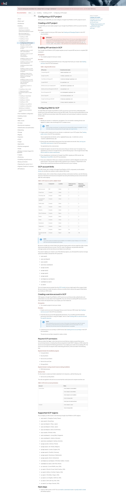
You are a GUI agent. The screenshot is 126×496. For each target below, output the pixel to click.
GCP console (62, 287)
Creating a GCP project (95, 17)
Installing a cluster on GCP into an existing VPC (26, 62)
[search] (35, 16)
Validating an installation (24, 108)
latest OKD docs (92, 9)
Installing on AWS (24, 37)
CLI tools (20, 123)
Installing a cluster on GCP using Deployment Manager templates (26, 70)
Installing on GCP (47, 13)
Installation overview (23, 28)
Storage (20, 132)
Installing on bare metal (25, 89)
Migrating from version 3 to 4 (25, 164)
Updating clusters (22, 116)
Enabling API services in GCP (96, 19)
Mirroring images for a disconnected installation (24, 34)
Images (20, 141)
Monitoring (20, 157)
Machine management (23, 146)
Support (20, 118)
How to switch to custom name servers (50, 152)
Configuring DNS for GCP (95, 20)
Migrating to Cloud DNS (47, 157)
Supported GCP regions (95, 26)
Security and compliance (24, 125)
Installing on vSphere (25, 100)
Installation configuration (26, 106)
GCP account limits (94, 22)
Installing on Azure (24, 39)
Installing (39, 13)
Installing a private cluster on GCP (26, 66)
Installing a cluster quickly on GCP (26, 47)
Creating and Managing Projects (71, 32)
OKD (29, 13)
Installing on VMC (24, 102)
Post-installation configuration (25, 113)
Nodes (19, 148)
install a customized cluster (66, 489)
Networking (21, 130)
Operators (20, 137)
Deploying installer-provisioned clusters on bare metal (25, 92)
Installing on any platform (26, 104)
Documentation (21, 13)
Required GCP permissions (97, 25)
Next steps (92, 28)
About (19, 19)
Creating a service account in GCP (97, 23)
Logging (20, 155)
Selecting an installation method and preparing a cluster (26, 30)
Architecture (21, 23)
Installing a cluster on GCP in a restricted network (26, 59)
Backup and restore (22, 162)
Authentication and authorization (26, 127)
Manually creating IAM (25, 45)
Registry (20, 134)
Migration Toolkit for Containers (26, 166)
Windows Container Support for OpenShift (25, 151)
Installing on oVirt (24, 98)
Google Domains (73, 129)
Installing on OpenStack (25, 96)
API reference (21, 169)
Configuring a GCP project (26, 43)
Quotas (40, 171)
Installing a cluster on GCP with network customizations (26, 55)
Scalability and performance (25, 159)
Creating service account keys (74, 329)
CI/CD (19, 139)
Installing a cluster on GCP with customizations (26, 51)
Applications (21, 144)
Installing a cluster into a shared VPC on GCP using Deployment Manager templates (26, 75)
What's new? (21, 21)
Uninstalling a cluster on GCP (26, 86)
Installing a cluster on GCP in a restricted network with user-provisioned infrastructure (26, 81)
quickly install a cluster (80, 489)
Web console (21, 120)
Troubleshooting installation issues (25, 110)
